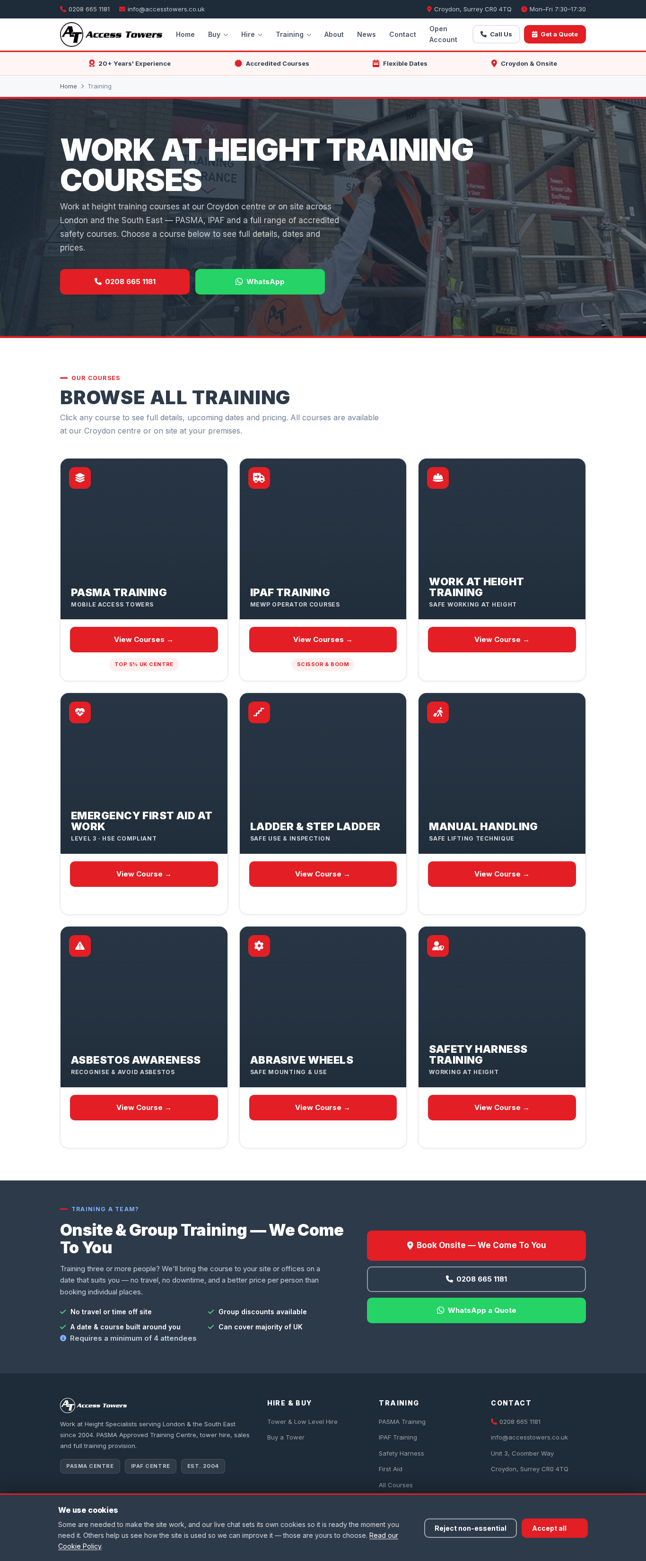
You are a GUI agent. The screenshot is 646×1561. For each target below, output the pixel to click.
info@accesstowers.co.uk (166, 9)
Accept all (549, 1528)
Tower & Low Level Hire (302, 1421)
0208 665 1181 (89, 9)
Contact (402, 34)
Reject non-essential (470, 1528)
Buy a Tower (286, 1437)
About (334, 34)
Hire (248, 34)
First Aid (390, 1469)
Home (185, 34)
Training (290, 34)
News (366, 34)
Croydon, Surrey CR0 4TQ (529, 1469)
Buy (214, 34)
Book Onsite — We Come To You (481, 1245)
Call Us (501, 34)
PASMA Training (402, 1421)
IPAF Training (398, 1437)
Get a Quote (559, 34)
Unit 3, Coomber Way (522, 1453)
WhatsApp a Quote (482, 1310)
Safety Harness (401, 1453)
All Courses (396, 1485)
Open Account (443, 34)
